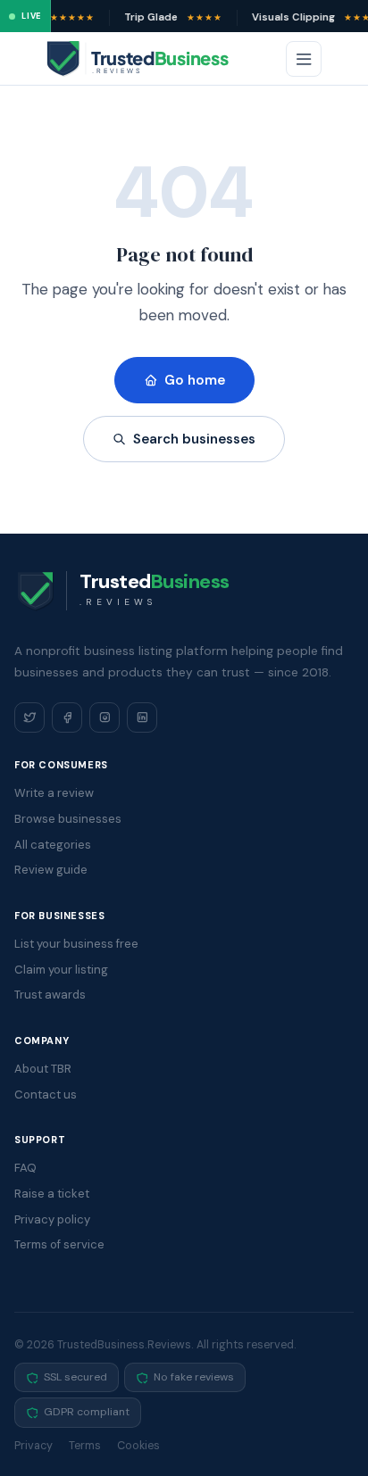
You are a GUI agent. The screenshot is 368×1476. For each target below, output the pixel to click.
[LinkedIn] (142, 717)
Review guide (51, 869)
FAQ (25, 1167)
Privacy (33, 1446)
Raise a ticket (51, 1193)
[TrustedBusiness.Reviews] (153, 59)
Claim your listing (61, 969)
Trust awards (50, 994)
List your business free (76, 943)
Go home (194, 380)
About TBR (42, 1068)
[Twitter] (29, 717)
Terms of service (59, 1244)
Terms (85, 1446)
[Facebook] (67, 717)
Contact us (45, 1094)
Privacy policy (52, 1219)
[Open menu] (304, 59)
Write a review (54, 792)
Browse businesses (67, 818)
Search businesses (194, 439)
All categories (52, 844)
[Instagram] (104, 717)
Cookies (138, 1446)
